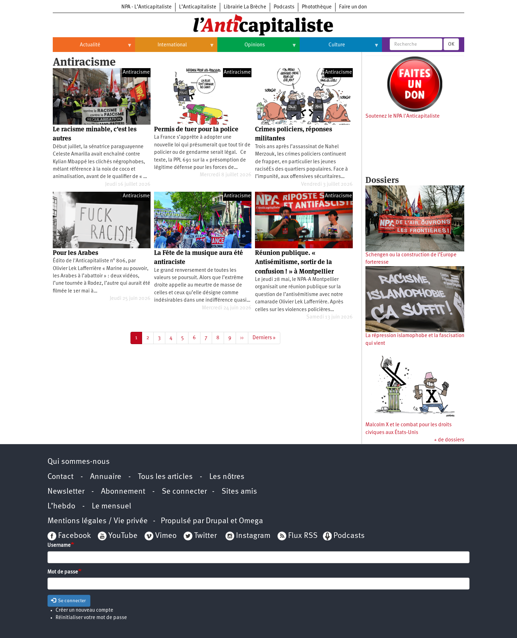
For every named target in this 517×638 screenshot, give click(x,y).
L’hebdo (61, 506)
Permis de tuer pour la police (196, 129)
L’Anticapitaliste (197, 7)
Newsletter (65, 492)
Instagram (253, 536)
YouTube (122, 536)
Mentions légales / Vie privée (97, 521)
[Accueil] (258, 24)
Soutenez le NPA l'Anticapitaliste (402, 116)
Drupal (217, 521)
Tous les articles (165, 477)
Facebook (73, 536)
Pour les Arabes (75, 253)
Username (59, 545)
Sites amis (239, 492)
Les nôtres (226, 477)
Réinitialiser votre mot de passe (91, 617)
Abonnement (123, 492)
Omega (251, 521)
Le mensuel (111, 506)
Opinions (241, 47)
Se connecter (184, 492)
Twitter (205, 536)
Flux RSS (303, 536)
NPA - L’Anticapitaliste (146, 7)
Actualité (76, 47)
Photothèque (317, 7)
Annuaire (105, 477)
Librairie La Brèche (245, 7)
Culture (322, 47)
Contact (60, 477)
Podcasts (284, 7)
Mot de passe (62, 572)
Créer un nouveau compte (84, 610)
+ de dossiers (449, 440)
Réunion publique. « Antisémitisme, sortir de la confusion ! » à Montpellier (294, 262)
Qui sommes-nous (78, 462)
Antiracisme (136, 72)
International (161, 47)
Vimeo (166, 536)
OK (451, 44)
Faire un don (353, 7)
